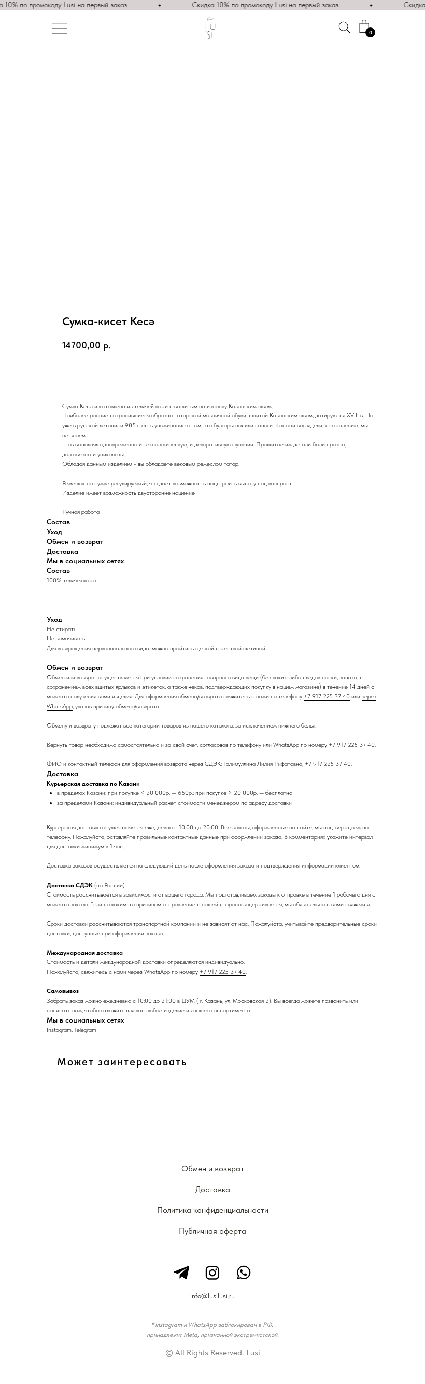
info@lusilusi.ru (212, 1296)
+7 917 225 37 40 (327, 696)
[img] (59, 28)
